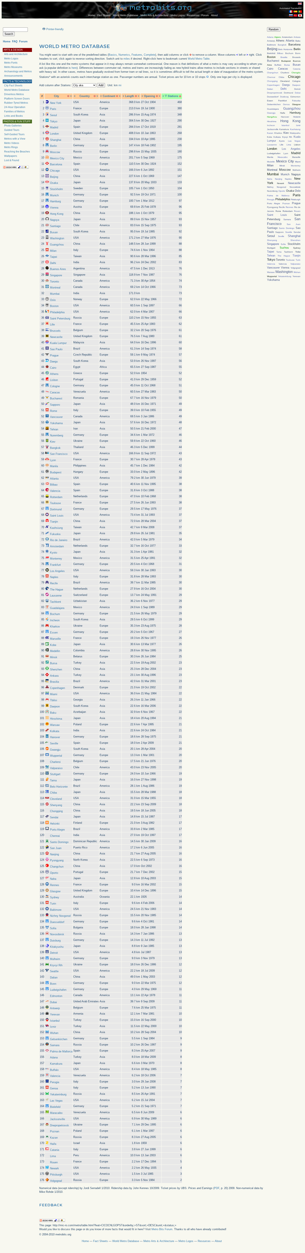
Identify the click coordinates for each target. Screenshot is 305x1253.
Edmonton (56, 996)
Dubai (53, 1002)
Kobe (53, 645)
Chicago (55, 170)
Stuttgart (55, 774)
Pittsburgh (56, 1174)
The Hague (56, 589)
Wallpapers (10, 156)
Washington (57, 238)
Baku (53, 712)
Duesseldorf (57, 922)
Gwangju (55, 749)
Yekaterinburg (58, 1094)
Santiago (55, 226)
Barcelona (56, 164)
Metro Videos (11, 143)
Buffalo (54, 1069)
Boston (54, 306)
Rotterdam (56, 497)
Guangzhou (57, 244)
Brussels (55, 330)
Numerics (124, 54)
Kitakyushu (56, 946)
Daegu (54, 361)
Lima (53, 1156)
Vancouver (56, 416)
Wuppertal (56, 755)
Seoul (53, 115)
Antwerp (55, 1008)
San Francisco (58, 453)
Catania (54, 1149)
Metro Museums (13, 67)
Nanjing (54, 854)
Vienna (54, 207)
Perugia (54, 1082)
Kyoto (53, 552)
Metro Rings (11, 147)
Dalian (53, 977)
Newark (54, 1168)
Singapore (56, 275)
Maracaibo (56, 1112)
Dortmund (56, 509)
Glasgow (55, 891)
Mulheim (55, 959)
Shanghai (55, 139)
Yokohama (56, 423)
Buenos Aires (58, 269)
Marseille (55, 638)
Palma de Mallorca (61, 1051)
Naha (53, 878)
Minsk (53, 657)
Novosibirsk (57, 934)
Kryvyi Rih (56, 965)
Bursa (53, 663)
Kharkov (55, 626)
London (54, 133)
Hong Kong (56, 213)
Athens (54, 374)
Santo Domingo (59, 842)
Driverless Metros (14, 94)
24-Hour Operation (14, 107)
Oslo (53, 300)
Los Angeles (57, 571)
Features (137, 54)
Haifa (53, 1143)
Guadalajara (57, 608)
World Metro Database (125, 15)
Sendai (54, 817)
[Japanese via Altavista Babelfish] (300, 15)
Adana (54, 1057)
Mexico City (57, 158)
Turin (53, 903)
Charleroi (55, 761)
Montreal (55, 287)
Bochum (55, 614)
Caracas (55, 392)
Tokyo (53, 121)
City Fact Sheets (13, 85)
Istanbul (55, 1020)
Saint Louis (56, 515)
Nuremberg (56, 435)
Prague (54, 355)
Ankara (54, 675)
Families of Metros (14, 111)
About (214, 15)
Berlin (53, 145)
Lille (52, 324)
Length (129, 96)
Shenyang (56, 805)
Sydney (54, 897)
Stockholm (56, 189)
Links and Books (13, 115)
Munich (54, 195)
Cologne (55, 386)
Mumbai (55, 293)
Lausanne (56, 595)
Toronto (54, 281)
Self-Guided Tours (14, 134)
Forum (205, 15)
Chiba (53, 792)
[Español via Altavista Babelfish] (295, 11)
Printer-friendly (55, 29)
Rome (53, 410)
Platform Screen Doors (17, 98)
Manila (54, 466)
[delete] (68, 96)
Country (84, 96)
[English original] (300, 3)
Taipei (53, 256)
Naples (54, 577)
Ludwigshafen (58, 989)
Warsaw (55, 725)
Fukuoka (55, 534)
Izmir (53, 1026)
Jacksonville (57, 1119)
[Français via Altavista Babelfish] (291, 11)
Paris (53, 108)
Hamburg (55, 201)
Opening (149, 96)
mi (119, 85)
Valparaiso (56, 768)
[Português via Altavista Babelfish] (300, 11)
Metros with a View (14, 138)
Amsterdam (57, 546)
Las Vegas (56, 1100)
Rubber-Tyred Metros (16, 102)
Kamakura (56, 1063)
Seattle (54, 971)
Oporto (54, 872)
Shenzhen (56, 669)
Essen (54, 632)
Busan (54, 232)
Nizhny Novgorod (60, 915)
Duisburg (55, 940)
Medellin (55, 651)
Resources (193, 15)
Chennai (55, 835)
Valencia (55, 490)
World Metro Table (199, 58)
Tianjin (54, 521)
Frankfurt (55, 564)
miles (126, 58)
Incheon (55, 620)
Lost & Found (11, 160)
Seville (54, 743)
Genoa (54, 1088)
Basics (113, 54)
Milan (53, 250)
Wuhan (54, 1033)
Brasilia (54, 681)
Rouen (54, 1162)
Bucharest (56, 398)
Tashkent (55, 601)
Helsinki (55, 823)
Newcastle (56, 337)
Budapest (55, 472)
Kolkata (54, 731)
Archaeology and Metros (18, 71)
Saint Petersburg (60, 318)
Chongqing (56, 811)
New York (55, 102)
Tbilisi (53, 700)
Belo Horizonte (59, 786)
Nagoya (54, 219)
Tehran (54, 429)
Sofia (53, 928)
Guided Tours (11, 130)
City (56, 96)
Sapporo (55, 404)
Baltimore (55, 909)
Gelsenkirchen (58, 1039)
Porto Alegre (57, 829)
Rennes (54, 885)
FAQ (14, 41)
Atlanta (54, 478)
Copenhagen (57, 688)
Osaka (54, 182)
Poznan (54, 1131)
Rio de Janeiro (58, 540)
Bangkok (55, 447)
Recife (54, 583)
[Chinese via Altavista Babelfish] (295, 15)
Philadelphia (57, 312)
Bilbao (53, 484)
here (74, 67)
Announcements (13, 75)
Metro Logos (178, 15)
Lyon (53, 460)
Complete (149, 54)
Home (91, 15)
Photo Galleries (13, 125)
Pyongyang (56, 860)
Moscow (55, 152)
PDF (216, 1188)
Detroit (54, 952)
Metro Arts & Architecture (154, 15)
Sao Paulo (56, 349)
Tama (53, 780)
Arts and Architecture (16, 54)
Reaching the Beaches (17, 151)
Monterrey (56, 558)
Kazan (54, 1137)
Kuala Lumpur (58, 343)
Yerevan (55, 1014)
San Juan (55, 848)
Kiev (52, 441)
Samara (54, 1045)
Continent (109, 96)
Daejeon (55, 706)
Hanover (55, 737)
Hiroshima (56, 718)
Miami (53, 694)
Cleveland (56, 798)
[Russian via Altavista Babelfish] (291, 15)
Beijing (54, 176)
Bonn (53, 983)
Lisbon (54, 380)
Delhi (53, 263)
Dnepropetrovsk (59, 1125)
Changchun (56, 866)
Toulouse (55, 503)
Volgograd (56, 1180)
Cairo (53, 367)
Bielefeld (55, 1106)
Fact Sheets (104, 15)
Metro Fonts (10, 62)
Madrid (54, 127)
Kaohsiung (56, 527)
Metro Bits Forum (161, 1229)
